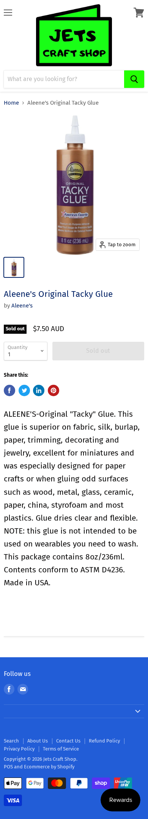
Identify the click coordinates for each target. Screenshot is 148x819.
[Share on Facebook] (9, 390)
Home (11, 103)
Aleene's (22, 305)
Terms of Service (61, 749)
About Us (37, 741)
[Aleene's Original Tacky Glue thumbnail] (14, 267)
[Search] (134, 79)
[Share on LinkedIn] (38, 390)
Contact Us (68, 741)
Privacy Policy (19, 749)
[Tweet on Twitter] (24, 390)
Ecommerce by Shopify (49, 767)
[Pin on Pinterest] (53, 390)
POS (8, 767)
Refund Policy (104, 741)
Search (11, 741)
